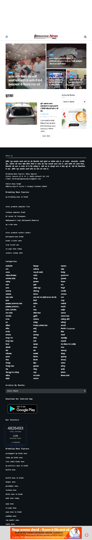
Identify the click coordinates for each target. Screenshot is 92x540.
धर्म (34, 307)
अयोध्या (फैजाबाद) (11, 275)
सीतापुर (63, 353)
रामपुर (63, 300)
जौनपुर (35, 278)
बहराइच (35, 344)
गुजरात (8, 357)
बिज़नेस (35, 357)
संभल (62, 347)
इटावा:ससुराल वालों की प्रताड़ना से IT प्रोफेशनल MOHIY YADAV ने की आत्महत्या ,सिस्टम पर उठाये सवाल (65, 61)
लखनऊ (63, 313)
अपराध (10, 72)
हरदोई (63, 369)
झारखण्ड (35, 282)
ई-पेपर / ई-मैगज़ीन (11, 310)
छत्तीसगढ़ (36, 269)
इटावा (51, 74)
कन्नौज (8, 332)
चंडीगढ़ (8, 375)
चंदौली (7, 379)
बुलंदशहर (36, 366)
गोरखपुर (8, 363)
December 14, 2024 (76, 88)
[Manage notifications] (87, 535)
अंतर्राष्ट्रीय (9, 266)
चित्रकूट (36, 266)
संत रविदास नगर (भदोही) (68, 344)
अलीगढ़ (8, 282)
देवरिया (35, 303)
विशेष (62, 332)
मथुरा (34, 372)
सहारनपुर (64, 350)
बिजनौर (35, 360)
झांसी (34, 285)
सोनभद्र (63, 360)
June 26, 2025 (23, 88)
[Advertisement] (46, 16)
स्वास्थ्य (63, 363)
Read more (46, 136)
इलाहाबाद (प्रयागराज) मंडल (14, 303)
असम (7, 285)
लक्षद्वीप (63, 310)
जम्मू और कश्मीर (38, 272)
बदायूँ (34, 328)
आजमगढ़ (8, 291)
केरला (7, 344)
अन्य (71, 76)
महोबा (62, 269)
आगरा (7, 288)
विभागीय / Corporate (68, 328)
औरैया (7, 328)
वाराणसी (63, 325)
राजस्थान (64, 294)
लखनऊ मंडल (65, 316)
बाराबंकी (35, 353)
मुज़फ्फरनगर (65, 275)
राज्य (62, 297)
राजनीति (63, 291)
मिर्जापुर (63, 272)
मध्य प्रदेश (36, 375)
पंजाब (34, 310)
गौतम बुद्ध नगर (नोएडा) (12, 372)
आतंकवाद (8, 294)
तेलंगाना (35, 294)
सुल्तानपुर (64, 357)
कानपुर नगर (9, 338)
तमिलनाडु (36, 291)
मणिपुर (35, 369)
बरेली (34, 332)
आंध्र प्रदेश (9, 297)
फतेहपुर (35, 322)
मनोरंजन (36, 379)
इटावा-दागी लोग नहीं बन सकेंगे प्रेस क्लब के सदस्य (76, 82)
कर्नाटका (8, 335)
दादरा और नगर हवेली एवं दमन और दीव (44, 297)
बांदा (34, 350)
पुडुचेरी (35, 316)
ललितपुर (63, 322)
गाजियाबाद (9, 353)
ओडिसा (8, 325)
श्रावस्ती (63, 341)
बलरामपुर (36, 335)
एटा (7, 322)
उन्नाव (7, 319)
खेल (7, 350)
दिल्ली (35, 300)
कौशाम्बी (8, 347)
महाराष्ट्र (63, 266)
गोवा (7, 369)
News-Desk (13, 88)
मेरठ (62, 285)
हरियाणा (63, 372)
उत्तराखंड (8, 316)
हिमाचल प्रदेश (65, 375)
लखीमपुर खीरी (65, 319)
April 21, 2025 (55, 68)
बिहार (34, 363)
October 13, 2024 (47, 116)
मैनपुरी (63, 288)
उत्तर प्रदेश (9, 313)
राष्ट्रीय (63, 307)
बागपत (35, 347)
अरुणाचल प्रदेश (10, 278)
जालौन (35, 275)
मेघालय (63, 282)
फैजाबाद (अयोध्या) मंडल (40, 325)
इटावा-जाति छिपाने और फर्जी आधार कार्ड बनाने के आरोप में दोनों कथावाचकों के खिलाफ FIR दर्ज (25, 80)
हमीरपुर (63, 366)
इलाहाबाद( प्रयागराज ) (12, 307)
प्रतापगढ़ (36, 319)
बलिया (35, 338)
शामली (63, 335)
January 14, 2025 (56, 88)
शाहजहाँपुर (64, 338)
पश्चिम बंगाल (37, 313)
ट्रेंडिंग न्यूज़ (37, 288)
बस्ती (34, 341)
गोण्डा (7, 360)
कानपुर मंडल (9, 341)
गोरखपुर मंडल (10, 366)
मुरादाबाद (63, 278)
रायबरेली (63, 303)
